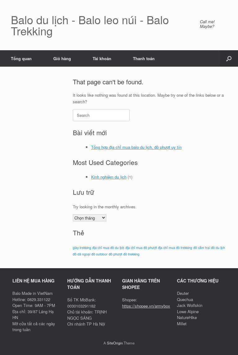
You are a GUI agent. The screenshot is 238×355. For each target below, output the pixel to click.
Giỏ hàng (62, 58)
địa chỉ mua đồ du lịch (108, 247)
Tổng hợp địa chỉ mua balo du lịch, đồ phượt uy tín (136, 147)
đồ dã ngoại (81, 254)
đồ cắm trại (201, 247)
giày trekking (82, 247)
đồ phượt (115, 254)
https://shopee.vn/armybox (146, 306)
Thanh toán (144, 58)
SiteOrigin (115, 342)
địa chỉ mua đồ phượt (141, 247)
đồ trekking (131, 254)
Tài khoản (102, 58)
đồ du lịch (218, 247)
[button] (229, 58)
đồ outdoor (99, 254)
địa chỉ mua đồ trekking (175, 247)
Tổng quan (21, 58)
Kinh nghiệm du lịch (108, 177)
